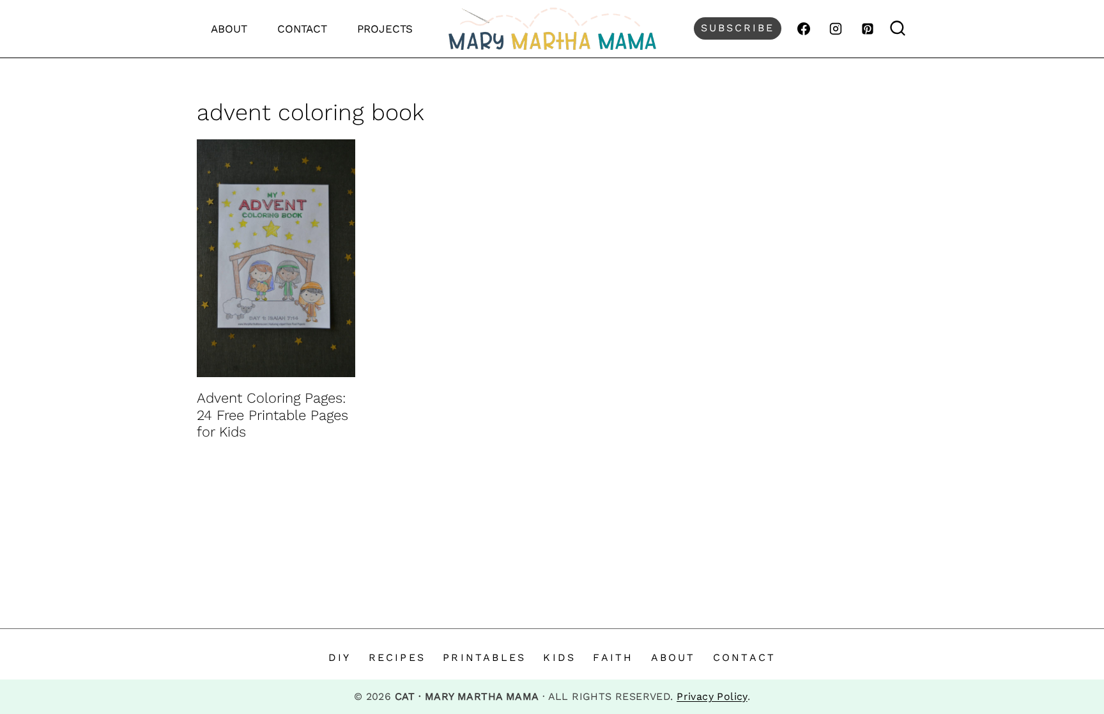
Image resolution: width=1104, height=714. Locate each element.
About (229, 28)
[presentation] (276, 258)
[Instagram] (835, 29)
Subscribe (737, 28)
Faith (613, 657)
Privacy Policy (712, 696)
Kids (559, 657)
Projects (385, 28)
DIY (339, 657)
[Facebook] (803, 29)
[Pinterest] (867, 29)
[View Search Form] (898, 28)
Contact (302, 28)
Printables (484, 657)
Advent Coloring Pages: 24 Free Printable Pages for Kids (272, 415)
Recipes (397, 657)
